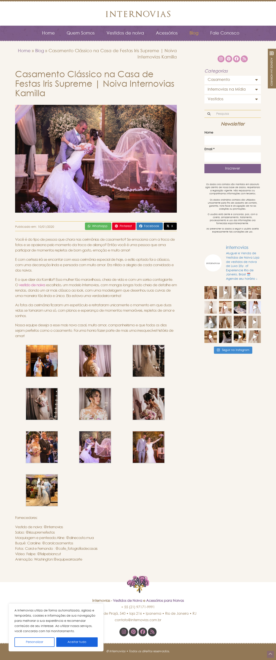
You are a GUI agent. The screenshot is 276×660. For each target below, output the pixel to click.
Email (209, 149)
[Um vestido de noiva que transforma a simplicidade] (225, 336)
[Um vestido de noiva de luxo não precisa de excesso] (240, 307)
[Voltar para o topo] (270, 654)
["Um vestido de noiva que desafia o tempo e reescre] (225, 322)
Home (48, 33)
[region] (56, 627)
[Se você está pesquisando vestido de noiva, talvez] (254, 307)
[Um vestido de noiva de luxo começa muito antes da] (225, 292)
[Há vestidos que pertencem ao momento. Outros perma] (210, 322)
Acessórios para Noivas (165, 600)
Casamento (219, 80)
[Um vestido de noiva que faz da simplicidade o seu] (254, 322)
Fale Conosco (224, 33)
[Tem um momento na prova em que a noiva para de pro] (225, 307)
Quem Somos (81, 33)
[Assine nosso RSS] (152, 632)
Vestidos (215, 99)
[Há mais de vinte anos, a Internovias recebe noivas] (240, 292)
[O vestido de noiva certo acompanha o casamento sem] (210, 292)
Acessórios (167, 33)
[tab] (232, 80)
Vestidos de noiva (125, 33)
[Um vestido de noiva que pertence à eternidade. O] (240, 322)
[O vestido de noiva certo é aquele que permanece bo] (254, 292)
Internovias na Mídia (227, 89)
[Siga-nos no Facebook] (142, 632)
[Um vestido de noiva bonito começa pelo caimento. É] (210, 307)
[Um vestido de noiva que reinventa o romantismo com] (210, 336)
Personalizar (34, 642)
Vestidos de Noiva (127, 600)
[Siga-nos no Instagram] (123, 632)
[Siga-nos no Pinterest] (133, 632)
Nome (208, 132)
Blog (194, 33)
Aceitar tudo (76, 642)
